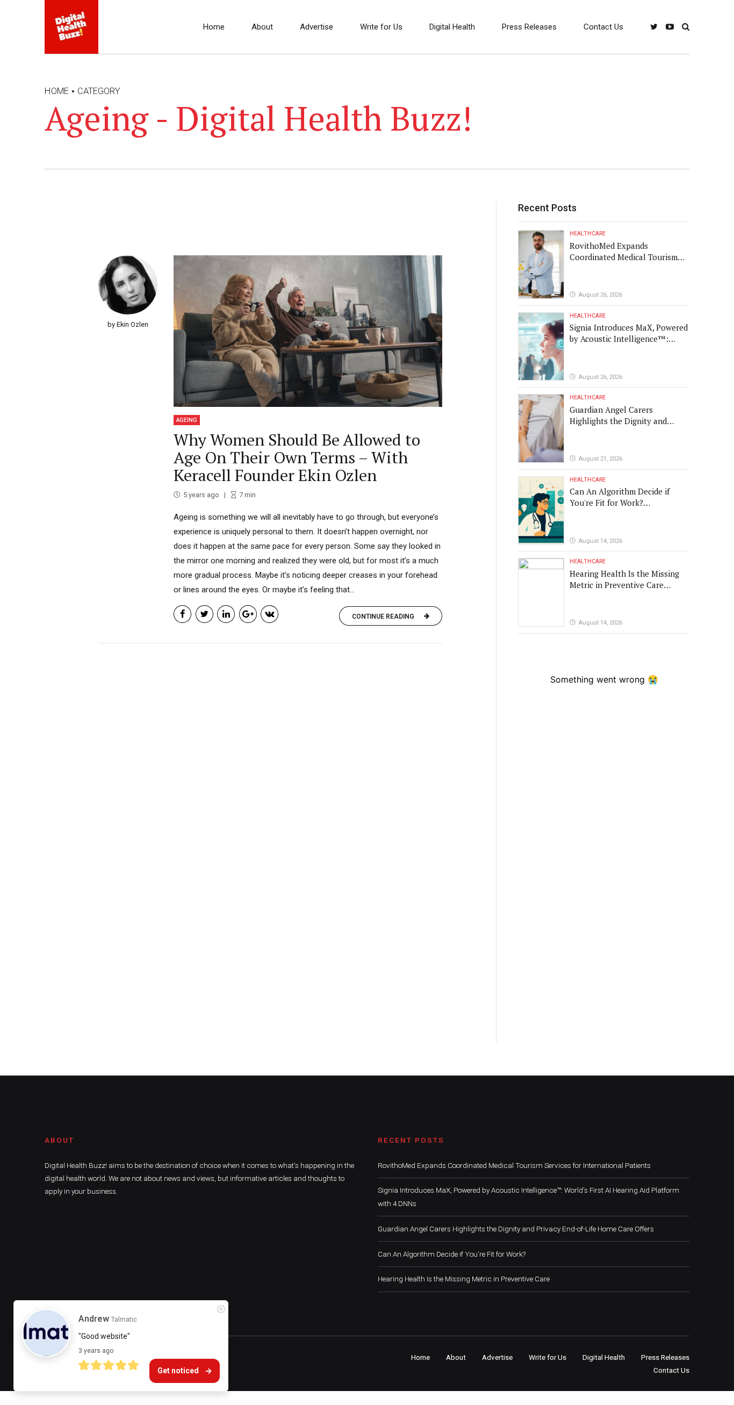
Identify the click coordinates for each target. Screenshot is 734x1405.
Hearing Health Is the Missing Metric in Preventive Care (624, 579)
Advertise (316, 27)
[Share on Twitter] (204, 614)
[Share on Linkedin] (226, 614)
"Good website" (104, 1336)
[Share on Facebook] (182, 614)
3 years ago (95, 1350)
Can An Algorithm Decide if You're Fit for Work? (620, 497)
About (262, 27)
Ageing (186, 420)
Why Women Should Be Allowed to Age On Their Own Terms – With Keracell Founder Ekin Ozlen (297, 457)
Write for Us (381, 27)
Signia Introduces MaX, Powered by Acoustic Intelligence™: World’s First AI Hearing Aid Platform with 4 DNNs (528, 1196)
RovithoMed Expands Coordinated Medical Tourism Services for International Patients (624, 262)
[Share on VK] (269, 614)
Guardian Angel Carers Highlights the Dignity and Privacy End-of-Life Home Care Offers (626, 426)
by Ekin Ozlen (127, 324)
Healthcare (588, 233)
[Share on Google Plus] (248, 614)
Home (214, 27)
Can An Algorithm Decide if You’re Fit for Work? (452, 1254)
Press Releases (529, 27)
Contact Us (603, 27)
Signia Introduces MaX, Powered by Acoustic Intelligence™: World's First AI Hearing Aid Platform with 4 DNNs (629, 344)
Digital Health (452, 27)
